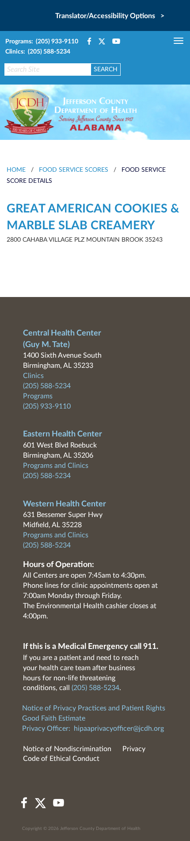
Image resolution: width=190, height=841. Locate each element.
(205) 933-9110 (47, 406)
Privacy (133, 748)
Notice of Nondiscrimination (67, 748)
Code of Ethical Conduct (61, 758)
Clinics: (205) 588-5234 (37, 52)
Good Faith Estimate (53, 718)
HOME (16, 170)
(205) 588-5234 (47, 386)
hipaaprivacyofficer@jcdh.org (119, 728)
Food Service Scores (73, 170)
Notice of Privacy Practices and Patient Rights (93, 708)
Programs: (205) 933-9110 (41, 42)
